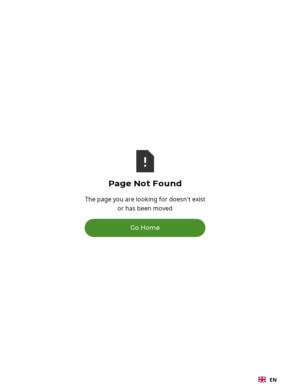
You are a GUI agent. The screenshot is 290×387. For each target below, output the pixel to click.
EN (273, 379)
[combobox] (267, 379)
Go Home (145, 227)
